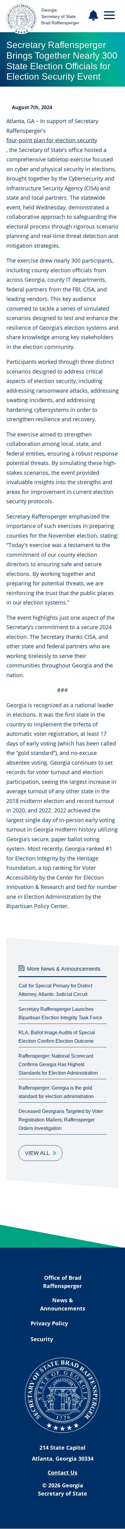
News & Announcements (62, 1304)
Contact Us (62, 1472)
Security (42, 1339)
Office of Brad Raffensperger (62, 1282)
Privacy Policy (49, 1323)
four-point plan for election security (51, 140)
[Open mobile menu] (109, 15)
